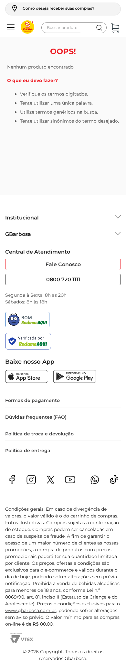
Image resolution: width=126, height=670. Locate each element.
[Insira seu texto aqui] (114, 481)
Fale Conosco (63, 264)
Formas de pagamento (32, 400)
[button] (52, 8)
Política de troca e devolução (39, 434)
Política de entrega (27, 450)
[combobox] (74, 27)
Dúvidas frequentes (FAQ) (36, 417)
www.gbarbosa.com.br (30, 610)
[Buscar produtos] (99, 28)
